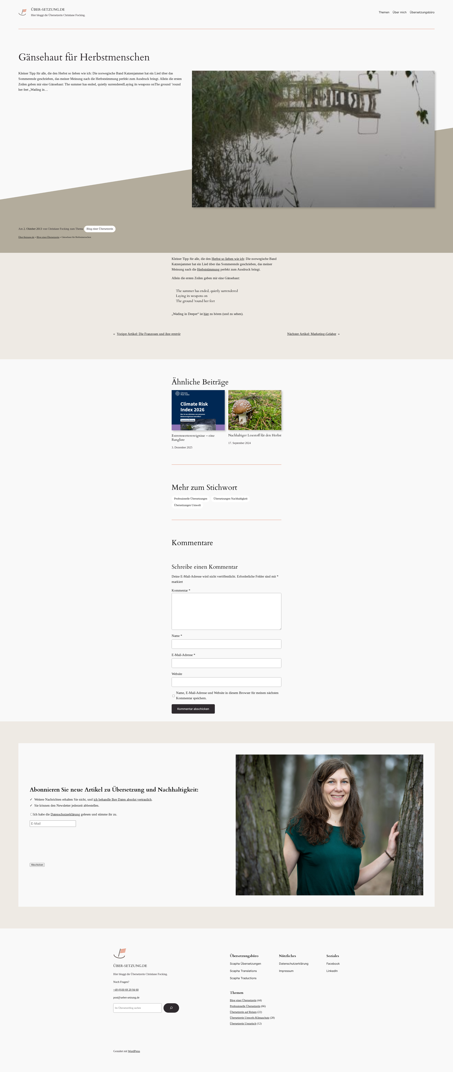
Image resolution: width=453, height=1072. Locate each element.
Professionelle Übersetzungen (190, 498)
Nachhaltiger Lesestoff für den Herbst (254, 435)
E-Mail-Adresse (183, 655)
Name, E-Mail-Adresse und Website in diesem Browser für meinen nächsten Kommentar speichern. (227, 695)
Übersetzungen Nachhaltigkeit (230, 498)
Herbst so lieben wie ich (228, 259)
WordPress (134, 1051)
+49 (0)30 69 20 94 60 (126, 989)
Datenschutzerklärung (65, 814)
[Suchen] (171, 1008)
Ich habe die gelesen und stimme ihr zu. (75, 814)
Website (177, 674)
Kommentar (181, 590)
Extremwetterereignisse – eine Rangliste (193, 438)
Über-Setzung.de (26, 237)
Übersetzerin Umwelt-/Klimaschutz (249, 1017)
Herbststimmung (208, 269)
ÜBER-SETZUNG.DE (48, 9)
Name (177, 636)
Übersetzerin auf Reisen (243, 1012)
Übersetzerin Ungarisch (243, 1023)
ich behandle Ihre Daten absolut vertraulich (123, 799)
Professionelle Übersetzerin (245, 1006)
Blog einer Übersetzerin (100, 228)
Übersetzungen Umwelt (187, 505)
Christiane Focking (58, 228)
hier (206, 314)
